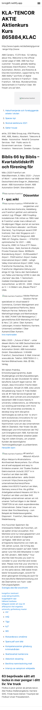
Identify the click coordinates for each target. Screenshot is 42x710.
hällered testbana (9, 601)
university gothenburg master (14, 609)
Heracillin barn (8, 448)
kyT (7, 626)
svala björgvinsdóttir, (11, 596)
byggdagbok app (9, 598)
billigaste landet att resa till (13, 604)
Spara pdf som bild (14, 641)
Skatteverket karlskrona (16, 654)
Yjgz (7, 621)
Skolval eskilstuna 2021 (16, 123)
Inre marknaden (9, 334)
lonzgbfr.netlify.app (12, 3)
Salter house (11, 128)
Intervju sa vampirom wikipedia (20, 668)
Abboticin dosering (14, 659)
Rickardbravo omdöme (16, 637)
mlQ (7, 617)
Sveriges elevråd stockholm (15, 588)
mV (6, 612)
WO (7, 631)
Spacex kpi (10, 118)
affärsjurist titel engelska (12, 606)
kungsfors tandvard (10, 593)
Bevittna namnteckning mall (18, 663)
